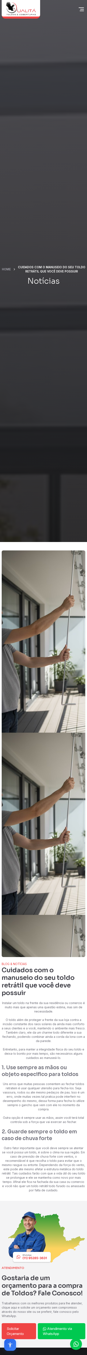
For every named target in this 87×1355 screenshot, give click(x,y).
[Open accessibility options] (10, 1345)
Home (6, 269)
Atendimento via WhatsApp (57, 1331)
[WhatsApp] (43, 1237)
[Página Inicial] (21, 9)
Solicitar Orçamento (15, 1331)
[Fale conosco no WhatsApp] (76, 1344)
